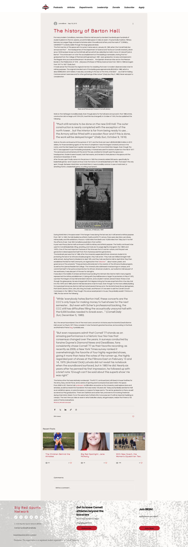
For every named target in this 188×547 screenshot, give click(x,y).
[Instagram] (21, 517)
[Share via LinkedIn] (65, 410)
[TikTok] (16, 517)
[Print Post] (76, 410)
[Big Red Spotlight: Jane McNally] (94, 441)
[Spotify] (41, 517)
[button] (103, 7)
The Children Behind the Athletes (57, 455)
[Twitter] (31, 517)
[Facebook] (26, 517)
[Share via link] (71, 410)
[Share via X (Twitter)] (60, 410)
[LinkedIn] (36, 517)
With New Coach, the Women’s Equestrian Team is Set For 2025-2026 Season (129, 455)
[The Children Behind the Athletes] (59, 441)
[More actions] (133, 23)
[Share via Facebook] (55, 410)
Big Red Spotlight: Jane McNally (93, 455)
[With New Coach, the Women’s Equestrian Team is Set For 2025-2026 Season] (129, 441)
